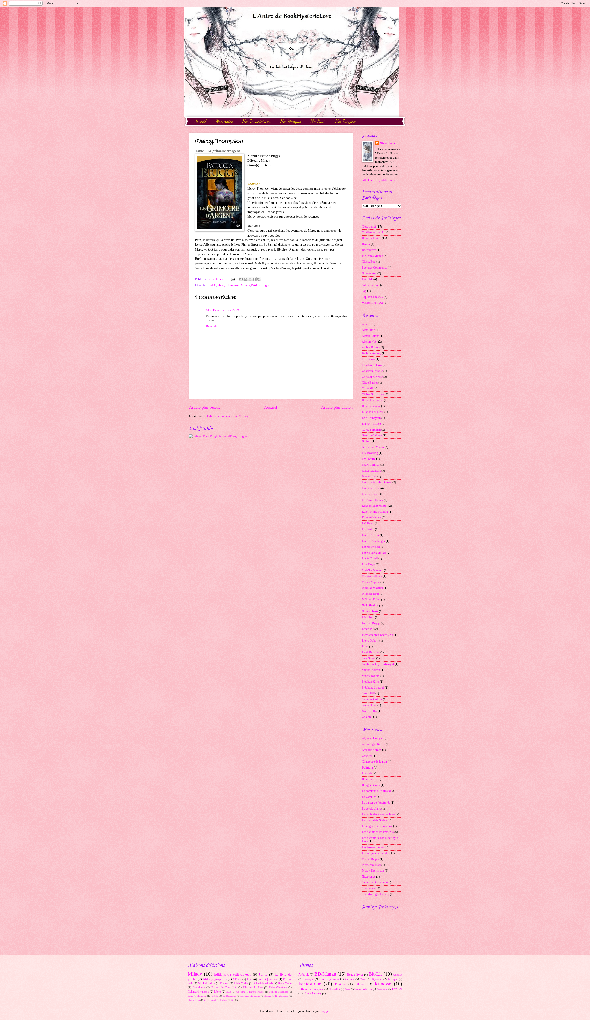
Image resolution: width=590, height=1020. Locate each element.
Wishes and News (372, 302)
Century (367, 755)
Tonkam (223, 1000)
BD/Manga (325, 973)
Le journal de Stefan (374, 820)
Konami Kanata (371, 517)
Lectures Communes (374, 267)
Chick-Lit (397, 974)
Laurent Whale (371, 546)
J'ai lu (263, 974)
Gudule (366, 441)
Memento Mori (371, 864)
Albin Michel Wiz (263, 983)
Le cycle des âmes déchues (378, 814)
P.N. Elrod (368, 617)
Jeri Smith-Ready (372, 500)
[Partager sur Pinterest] (258, 279)
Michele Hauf (370, 593)
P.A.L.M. (367, 279)
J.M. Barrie (368, 459)
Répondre (212, 326)
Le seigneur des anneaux (377, 826)
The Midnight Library (375, 894)
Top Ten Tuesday (372, 297)
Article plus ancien (337, 407)
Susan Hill (368, 693)
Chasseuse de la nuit (374, 761)
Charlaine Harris (372, 365)
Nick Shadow (370, 605)
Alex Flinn (368, 329)
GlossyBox (369, 261)
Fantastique (309, 983)
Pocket (224, 983)
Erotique (392, 979)
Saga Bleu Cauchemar (375, 882)
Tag (364, 291)
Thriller (397, 989)
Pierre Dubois (370, 640)
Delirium (367, 767)
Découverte (369, 249)
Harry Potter (369, 779)
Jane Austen (369, 476)
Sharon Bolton (371, 669)
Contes (349, 979)
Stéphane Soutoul (373, 687)
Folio (190, 996)
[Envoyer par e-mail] (241, 279)
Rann (365, 646)
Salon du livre (370, 285)
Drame (363, 979)
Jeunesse (382, 983)
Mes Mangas (290, 121)
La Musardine (229, 996)
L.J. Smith (368, 529)
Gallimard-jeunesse (198, 991)
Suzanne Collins (372, 699)
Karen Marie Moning (375, 511)
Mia (208, 310)
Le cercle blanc (371, 808)
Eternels (367, 773)
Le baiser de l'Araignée (376, 802)
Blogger (324, 1011)
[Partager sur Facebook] (254, 279)
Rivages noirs (281, 996)
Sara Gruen (368, 658)
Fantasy (340, 984)
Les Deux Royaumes (250, 996)
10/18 (228, 991)
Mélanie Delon (371, 599)
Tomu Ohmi (369, 705)
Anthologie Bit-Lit (373, 744)
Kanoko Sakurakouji (375, 505)
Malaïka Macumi (372, 570)
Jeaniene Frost (371, 488)
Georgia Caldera (372, 435)
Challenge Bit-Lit (373, 232)
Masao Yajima (371, 582)
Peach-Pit (368, 628)
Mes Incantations (256, 121)
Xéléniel (367, 716)
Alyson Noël (370, 341)
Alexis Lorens (370, 335)
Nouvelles (334, 989)
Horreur (361, 984)
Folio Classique (278, 987)
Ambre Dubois (371, 347)
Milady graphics (215, 979)
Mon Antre (224, 121)
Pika (249, 979)
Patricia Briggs (260, 285)
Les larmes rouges (373, 847)
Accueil (200, 121)
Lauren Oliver (370, 535)
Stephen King (370, 681)
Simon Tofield (371, 675)
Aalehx (366, 324)
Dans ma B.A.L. (371, 238)
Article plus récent (204, 407)
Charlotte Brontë (372, 371)
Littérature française (311, 989)
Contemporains (329, 979)
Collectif (367, 388)
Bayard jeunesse (256, 991)
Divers (366, 244)
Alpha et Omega (372, 738)
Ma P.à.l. (318, 121)
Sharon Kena (194, 1000)
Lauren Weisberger (373, 541)
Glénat (237, 979)
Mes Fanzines (346, 121)
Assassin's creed (371, 749)
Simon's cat (369, 888)
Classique (308, 979)
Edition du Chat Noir (224, 987)
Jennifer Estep (370, 494)
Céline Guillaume (373, 394)
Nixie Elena (387, 143)
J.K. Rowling (370, 453)
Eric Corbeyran (371, 418)
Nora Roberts (370, 611)
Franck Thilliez (371, 423)
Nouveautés (369, 273)
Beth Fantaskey (371, 353)
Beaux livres (355, 974)
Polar (347, 989)
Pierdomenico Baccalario (377, 634)
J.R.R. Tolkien (371, 464)
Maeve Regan (370, 859)
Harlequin (201, 996)
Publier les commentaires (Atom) (227, 416)
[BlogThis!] (245, 279)
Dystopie (377, 979)
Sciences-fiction (363, 989)
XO (232, 1000)
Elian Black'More (373, 412)
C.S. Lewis (368, 359)
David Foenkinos (372, 400)
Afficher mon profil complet (379, 180)
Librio (217, 991)
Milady (245, 285)
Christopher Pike (372, 376)
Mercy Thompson (228, 285)
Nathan (267, 996)
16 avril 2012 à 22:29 (226, 310)
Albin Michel (241, 983)
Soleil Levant (210, 1000)
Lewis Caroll (370, 558)
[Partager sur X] (250, 279)
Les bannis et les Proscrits (378, 832)
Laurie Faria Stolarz (374, 552)
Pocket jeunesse (268, 979)
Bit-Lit (211, 285)
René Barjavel (371, 652)
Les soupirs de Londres (376, 853)
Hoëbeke (214, 996)
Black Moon (285, 983)
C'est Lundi (369, 226)
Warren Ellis (369, 711)
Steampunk (382, 989)
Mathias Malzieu (372, 587)
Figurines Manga (372, 255)
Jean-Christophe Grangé (377, 482)
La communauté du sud (376, 790)
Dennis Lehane (371, 406)
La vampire (369, 796)
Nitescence (368, 876)
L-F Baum (368, 523)
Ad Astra (240, 991)
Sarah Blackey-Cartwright (378, 664)
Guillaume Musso (373, 447)
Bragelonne (199, 987)
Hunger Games (371, 785)
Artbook (303, 974)
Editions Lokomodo (278, 991)
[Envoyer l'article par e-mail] (233, 279)
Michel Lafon (206, 983)
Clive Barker (370, 382)
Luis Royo (368, 564)
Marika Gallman (372, 576)
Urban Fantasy (313, 993)
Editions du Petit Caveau (232, 974)
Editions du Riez (253, 987)
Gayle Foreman (371, 429)
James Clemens (371, 470)
